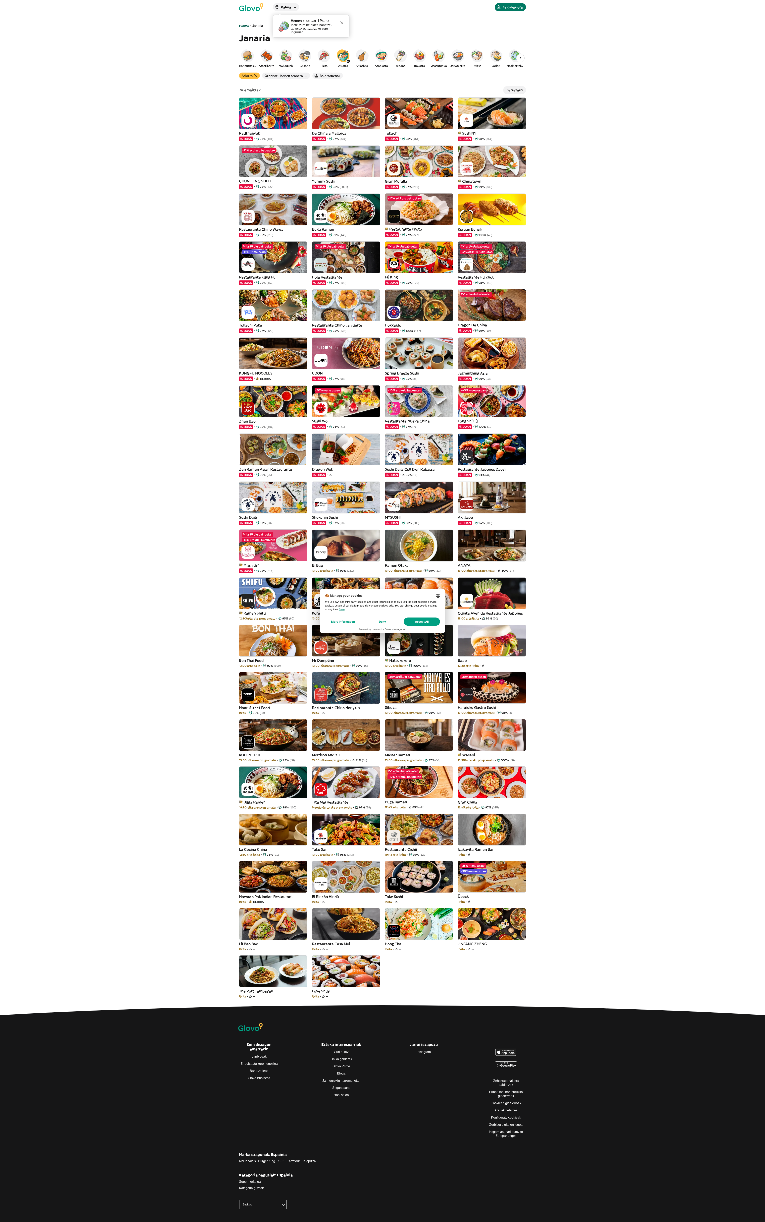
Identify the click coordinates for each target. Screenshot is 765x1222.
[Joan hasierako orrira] (251, 7)
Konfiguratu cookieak (506, 1117)
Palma (244, 26)
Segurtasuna (341, 1087)
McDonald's (247, 1161)
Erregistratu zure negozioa (259, 1063)
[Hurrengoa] (520, 58)
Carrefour (293, 1161)
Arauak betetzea (506, 1110)
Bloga (341, 1073)
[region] (382, 58)
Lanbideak (259, 1056)
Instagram (424, 1052)
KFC (281, 1161)
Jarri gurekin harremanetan (341, 1080)
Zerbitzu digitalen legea (506, 1124)
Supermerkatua (250, 1181)
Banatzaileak (259, 1071)
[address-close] (342, 23)
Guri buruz (341, 1052)
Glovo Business (259, 1078)
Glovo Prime (341, 1066)
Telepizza (309, 1161)
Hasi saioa (341, 1095)
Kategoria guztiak (251, 1188)
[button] (247, 58)
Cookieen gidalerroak (506, 1103)
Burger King (266, 1161)
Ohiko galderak (341, 1059)
